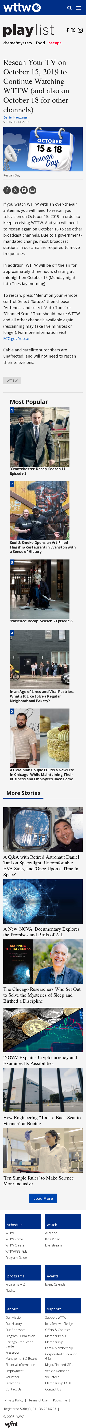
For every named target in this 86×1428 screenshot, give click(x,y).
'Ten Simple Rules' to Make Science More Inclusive (38, 1180)
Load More (43, 1198)
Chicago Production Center (19, 1344)
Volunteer (12, 1377)
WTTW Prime (14, 1239)
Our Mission (14, 1317)
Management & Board (21, 1358)
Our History (14, 1324)
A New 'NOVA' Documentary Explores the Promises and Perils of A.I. (41, 931)
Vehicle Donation (57, 1371)
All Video (51, 1233)
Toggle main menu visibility (80, 8)
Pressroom (13, 1352)
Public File (60, 1400)
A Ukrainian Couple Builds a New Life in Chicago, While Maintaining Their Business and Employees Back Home (42, 774)
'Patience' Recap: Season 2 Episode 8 (41, 620)
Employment (15, 1371)
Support (54, 1309)
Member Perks (55, 1336)
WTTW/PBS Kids (16, 1251)
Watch (52, 1224)
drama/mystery (17, 42)
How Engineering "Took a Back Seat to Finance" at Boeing (42, 1120)
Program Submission (20, 1336)
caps (55, 42)
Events (52, 1276)
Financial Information (20, 1365)
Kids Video (52, 1239)
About (12, 1309)
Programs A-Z (15, 1284)
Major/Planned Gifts (59, 1365)
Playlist (10, 1290)
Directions (13, 1383)
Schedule (14, 1224)
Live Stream (53, 1245)
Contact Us (13, 1389)
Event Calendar (56, 1284)
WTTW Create (15, 1245)
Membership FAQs (58, 1383)
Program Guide (16, 1257)
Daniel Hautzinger (16, 117)
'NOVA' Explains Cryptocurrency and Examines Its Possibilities (40, 1060)
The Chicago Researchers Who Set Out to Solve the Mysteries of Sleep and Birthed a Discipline (41, 995)
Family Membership (59, 1348)
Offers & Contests (58, 1330)
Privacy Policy (14, 1400)
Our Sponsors (15, 1330)
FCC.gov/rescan (17, 338)
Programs (15, 1276)
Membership (54, 1342)
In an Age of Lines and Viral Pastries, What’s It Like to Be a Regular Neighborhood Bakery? (42, 696)
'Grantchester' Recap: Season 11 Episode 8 (37, 471)
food (40, 42)
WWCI (20, 1417)
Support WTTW (55, 1317)
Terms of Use (38, 1400)
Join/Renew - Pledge (59, 1324)
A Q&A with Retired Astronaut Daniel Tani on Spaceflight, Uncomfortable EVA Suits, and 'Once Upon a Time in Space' (41, 865)
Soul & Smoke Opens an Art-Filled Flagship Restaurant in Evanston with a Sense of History (43, 547)
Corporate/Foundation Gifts (61, 1356)
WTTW (12, 380)
